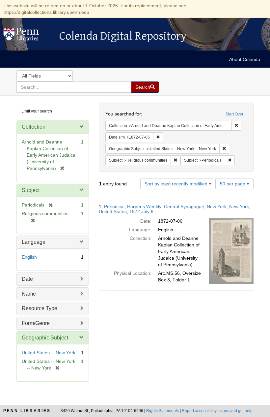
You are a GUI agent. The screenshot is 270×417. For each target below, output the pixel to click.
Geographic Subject (45, 337)
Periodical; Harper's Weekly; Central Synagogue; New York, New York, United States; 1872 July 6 (174, 209)
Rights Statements (162, 410)
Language (33, 242)
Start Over (234, 114)
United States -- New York (48, 352)
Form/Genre (36, 323)
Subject (31, 190)
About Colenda (244, 59)
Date (27, 279)
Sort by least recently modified (177, 183)
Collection (33, 127)
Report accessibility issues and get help (217, 410)
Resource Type (39, 308)
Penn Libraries (27, 410)
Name (29, 294)
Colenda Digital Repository (28, 36)
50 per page (233, 183)
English (29, 257)
